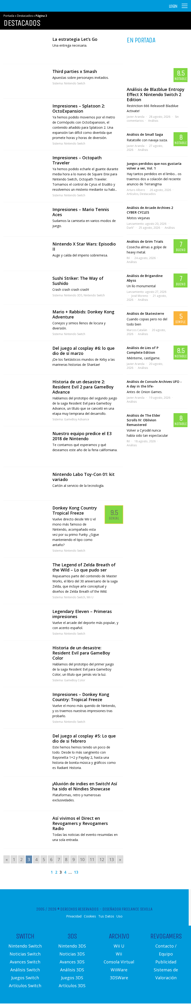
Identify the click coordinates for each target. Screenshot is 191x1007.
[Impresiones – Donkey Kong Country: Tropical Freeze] (25, 703)
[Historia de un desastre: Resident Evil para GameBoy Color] (25, 656)
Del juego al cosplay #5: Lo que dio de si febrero (84, 738)
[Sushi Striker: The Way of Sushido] (25, 288)
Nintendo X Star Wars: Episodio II (84, 246)
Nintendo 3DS (73, 295)
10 (82, 859)
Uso (119, 916)
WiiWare (119, 969)
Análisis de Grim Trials (145, 241)
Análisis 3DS (72, 969)
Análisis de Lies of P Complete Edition (142, 350)
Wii (119, 954)
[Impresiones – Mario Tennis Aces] (25, 219)
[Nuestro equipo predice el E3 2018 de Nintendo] (25, 446)
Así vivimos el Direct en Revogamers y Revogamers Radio (80, 823)
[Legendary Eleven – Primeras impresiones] (25, 621)
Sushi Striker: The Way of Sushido (77, 280)
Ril (128, 258)
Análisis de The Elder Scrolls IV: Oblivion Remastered (143, 420)
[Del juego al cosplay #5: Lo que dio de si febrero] (25, 745)
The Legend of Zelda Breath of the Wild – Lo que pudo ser (84, 567)
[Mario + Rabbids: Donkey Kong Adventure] (25, 321)
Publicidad (165, 962)
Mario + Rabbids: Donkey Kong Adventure (83, 314)
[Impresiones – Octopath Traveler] (25, 167)
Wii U (90, 597)
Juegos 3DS (72, 977)
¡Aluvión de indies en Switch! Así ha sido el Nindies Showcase (84, 786)
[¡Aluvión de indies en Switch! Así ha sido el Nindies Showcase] (25, 793)
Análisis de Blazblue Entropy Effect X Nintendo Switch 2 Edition (155, 94)
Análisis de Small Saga (145, 134)
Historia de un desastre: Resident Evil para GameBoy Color (81, 653)
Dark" (130, 228)
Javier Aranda (135, 117)
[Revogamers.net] (23, 9)
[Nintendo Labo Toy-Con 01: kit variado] (25, 484)
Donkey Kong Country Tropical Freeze (74, 510)
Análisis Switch (25, 969)
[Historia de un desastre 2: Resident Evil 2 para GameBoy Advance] (25, 390)
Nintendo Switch (74, 83)
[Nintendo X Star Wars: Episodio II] (25, 253)
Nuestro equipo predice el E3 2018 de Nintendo (82, 436)
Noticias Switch (25, 954)
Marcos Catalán (137, 330)
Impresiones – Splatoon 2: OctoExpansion (78, 108)
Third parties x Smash (74, 71)
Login (173, 6)
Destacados (25, 16)
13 (111, 859)
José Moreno (139, 296)
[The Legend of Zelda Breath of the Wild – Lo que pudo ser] (25, 574)
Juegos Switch (25, 977)
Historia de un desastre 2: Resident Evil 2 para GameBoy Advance (83, 387)
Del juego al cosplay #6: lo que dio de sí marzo (83, 350)
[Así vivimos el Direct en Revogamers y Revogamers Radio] (25, 826)
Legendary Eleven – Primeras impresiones (82, 614)
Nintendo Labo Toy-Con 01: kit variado (83, 476)
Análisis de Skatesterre (145, 313)
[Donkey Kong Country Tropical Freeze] (25, 517)
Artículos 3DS (72, 985)
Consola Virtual (119, 962)
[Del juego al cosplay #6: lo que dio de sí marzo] (25, 358)
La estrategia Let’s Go (74, 39)
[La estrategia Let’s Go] (25, 48)
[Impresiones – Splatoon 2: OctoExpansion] (25, 115)
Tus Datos (106, 916)
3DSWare (119, 977)
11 (92, 859)
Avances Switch (25, 962)
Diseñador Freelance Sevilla (127, 909)
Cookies (90, 916)
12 (101, 859)
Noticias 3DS (72, 954)
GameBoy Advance (76, 419)
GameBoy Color (74, 680)
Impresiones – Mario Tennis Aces (80, 212)
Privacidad (74, 916)
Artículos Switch (25, 985)
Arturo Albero (136, 190)
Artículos (132, 194)
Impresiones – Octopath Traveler (77, 160)
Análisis (153, 121)
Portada (8, 16)
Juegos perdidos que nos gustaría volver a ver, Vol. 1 (154, 165)
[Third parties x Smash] (25, 81)
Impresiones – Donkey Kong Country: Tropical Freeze (80, 697)
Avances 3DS (72, 962)
